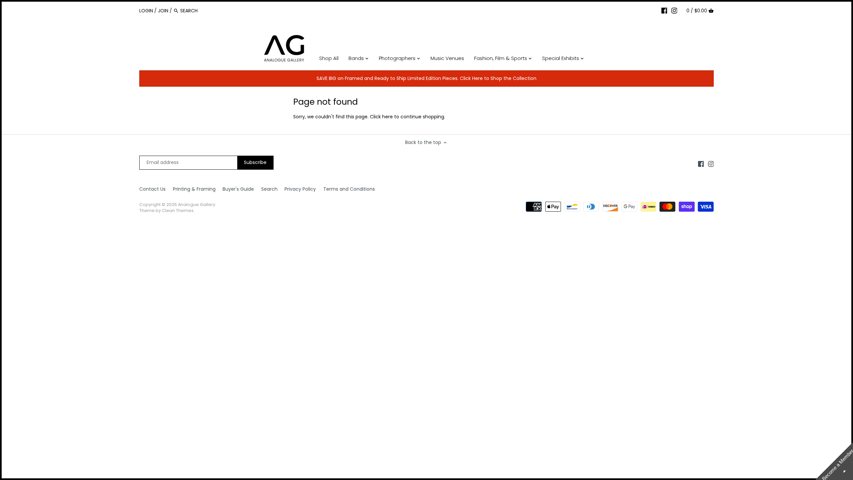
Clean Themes (178, 210)
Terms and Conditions (349, 189)
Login (146, 10)
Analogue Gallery (196, 204)
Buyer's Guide (238, 189)
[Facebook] (664, 10)
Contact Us (152, 189)
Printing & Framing (194, 189)
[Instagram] (674, 10)
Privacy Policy (300, 189)
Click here (381, 116)
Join (163, 10)
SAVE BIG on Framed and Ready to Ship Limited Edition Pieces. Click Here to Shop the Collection (426, 78)
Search (269, 189)
